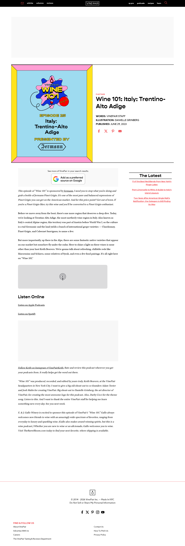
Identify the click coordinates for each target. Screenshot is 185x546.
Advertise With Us (21, 531)
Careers (16, 535)
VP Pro (131, 3)
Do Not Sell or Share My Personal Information (92, 502)
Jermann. (68, 190)
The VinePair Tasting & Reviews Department (32, 539)
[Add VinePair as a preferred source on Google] (68, 179)
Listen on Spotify (26, 313)
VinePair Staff (116, 116)
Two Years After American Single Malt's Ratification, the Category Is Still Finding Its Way (152, 201)
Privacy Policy (100, 535)
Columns (39, 3)
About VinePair (19, 527)
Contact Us (98, 527)
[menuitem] (22, 3)
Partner (100, 94)
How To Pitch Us (101, 531)
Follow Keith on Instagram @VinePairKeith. (41, 367)
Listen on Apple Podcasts (31, 305)
